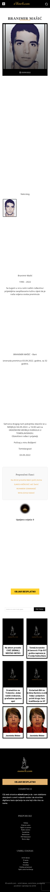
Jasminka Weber (13, 736)
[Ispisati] (33, 80)
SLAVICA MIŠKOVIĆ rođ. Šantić (26, 484)
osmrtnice (32, 883)
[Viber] (22, 80)
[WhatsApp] (27, 80)
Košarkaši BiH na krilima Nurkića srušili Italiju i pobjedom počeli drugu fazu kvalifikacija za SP (37, 695)
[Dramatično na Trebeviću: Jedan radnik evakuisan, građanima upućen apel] (13, 674)
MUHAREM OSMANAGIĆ (26, 488)
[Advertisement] (25, 111)
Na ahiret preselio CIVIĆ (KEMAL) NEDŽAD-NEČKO (13, 650)
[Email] (39, 80)
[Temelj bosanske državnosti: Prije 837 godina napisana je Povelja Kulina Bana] (37, 632)
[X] (16, 80)
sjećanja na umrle (29, 886)
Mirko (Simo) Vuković (26, 493)
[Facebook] (11, 80)
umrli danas (22, 883)
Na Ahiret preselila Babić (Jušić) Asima (26, 480)
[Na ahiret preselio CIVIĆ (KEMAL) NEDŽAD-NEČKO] (13, 632)
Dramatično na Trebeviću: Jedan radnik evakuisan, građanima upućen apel (12, 695)
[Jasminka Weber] (13, 720)
